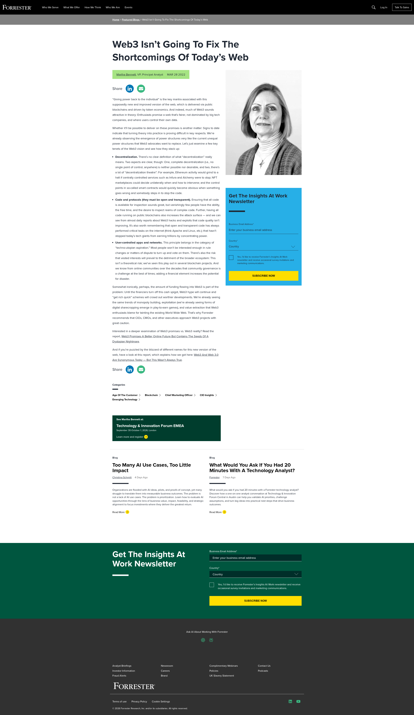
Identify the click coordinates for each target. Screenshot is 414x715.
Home (115, 20)
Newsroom (167, 665)
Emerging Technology (124, 399)
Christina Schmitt (122, 477)
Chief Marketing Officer (179, 395)
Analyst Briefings (121, 665)
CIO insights (207, 395)
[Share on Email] (141, 89)
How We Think (93, 7)
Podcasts (263, 670)
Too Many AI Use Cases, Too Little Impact (151, 467)
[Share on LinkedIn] (130, 89)
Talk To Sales (402, 7)
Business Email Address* (241, 224)
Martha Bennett (126, 74)
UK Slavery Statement (221, 675)
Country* (233, 240)
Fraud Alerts (119, 675)
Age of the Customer (125, 395)
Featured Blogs (131, 20)
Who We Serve (50, 7)
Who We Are (113, 7)
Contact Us (264, 665)
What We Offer (71, 7)
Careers (165, 670)
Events (128, 7)
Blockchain (151, 395)
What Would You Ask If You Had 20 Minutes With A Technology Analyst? (252, 467)
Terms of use (119, 701)
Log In (383, 7)
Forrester (214, 477)
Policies (213, 670)
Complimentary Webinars (223, 665)
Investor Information (123, 670)
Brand (164, 675)
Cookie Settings (161, 701)
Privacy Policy (139, 701)
